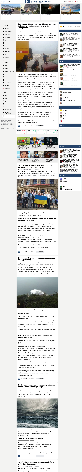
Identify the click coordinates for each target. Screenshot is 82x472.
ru (80, 1)
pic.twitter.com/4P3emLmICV (32, 245)
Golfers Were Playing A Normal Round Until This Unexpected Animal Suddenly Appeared (23, 147)
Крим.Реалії (31, 275)
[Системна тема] (3, 2)
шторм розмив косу (44, 121)
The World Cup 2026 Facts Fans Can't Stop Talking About (36, 146)
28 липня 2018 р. (43, 247)
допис (28, 316)
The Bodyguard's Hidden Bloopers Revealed (35, 160)
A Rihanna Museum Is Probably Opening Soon (23, 160)
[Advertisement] (70, 136)
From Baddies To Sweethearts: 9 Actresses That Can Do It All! (50, 147)
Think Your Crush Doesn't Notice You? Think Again (49, 160)
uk (78, 1)
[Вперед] (80, 12)
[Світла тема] (1, 2)
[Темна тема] (6, 2)
